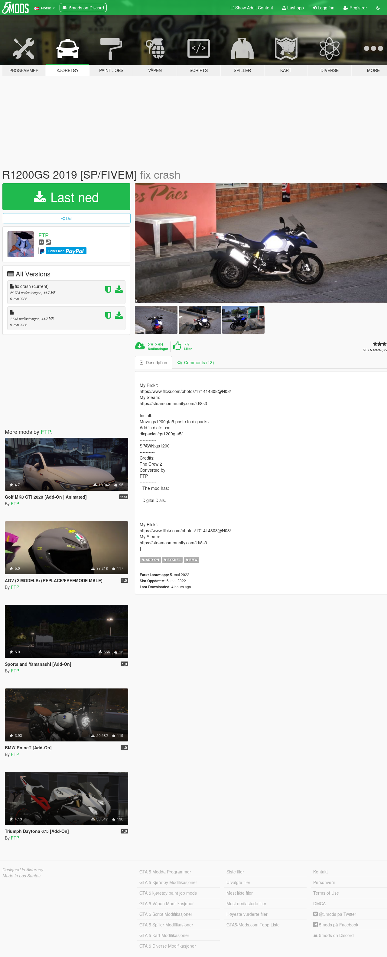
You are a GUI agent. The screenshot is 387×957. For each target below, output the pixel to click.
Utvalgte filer (238, 882)
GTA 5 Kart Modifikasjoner (164, 935)
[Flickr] (41, 241)
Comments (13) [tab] (198, 362)
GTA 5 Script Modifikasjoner (165, 914)
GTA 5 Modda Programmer (165, 872)
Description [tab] (155, 362)
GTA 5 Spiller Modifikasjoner (166, 925)
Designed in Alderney (22, 869)
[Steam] (48, 241)
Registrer (357, 8)
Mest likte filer (239, 893)
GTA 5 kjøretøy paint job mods (168, 893)
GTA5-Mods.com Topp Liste (253, 925)
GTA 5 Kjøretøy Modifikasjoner (168, 882)
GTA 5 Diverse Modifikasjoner (167, 946)
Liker (188, 349)
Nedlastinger (158, 349)
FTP (43, 235)
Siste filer (235, 872)
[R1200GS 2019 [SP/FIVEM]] (156, 320)
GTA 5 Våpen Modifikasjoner (166, 903)
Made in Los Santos (21, 876)
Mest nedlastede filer (246, 903)
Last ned (73, 196)
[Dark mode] (378, 7)
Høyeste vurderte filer (247, 914)
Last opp (295, 8)
